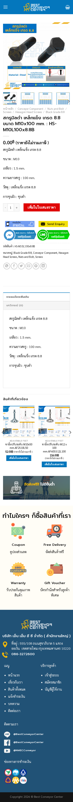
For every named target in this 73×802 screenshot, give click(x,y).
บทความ (13, 704)
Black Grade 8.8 (55, 112)
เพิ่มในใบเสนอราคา (42, 207)
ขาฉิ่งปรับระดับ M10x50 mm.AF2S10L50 (18, 446)
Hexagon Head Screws (28, 112)
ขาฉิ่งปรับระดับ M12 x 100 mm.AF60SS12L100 (54, 448)
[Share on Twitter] (21, 266)
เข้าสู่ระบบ (52, 675)
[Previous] (9, 55)
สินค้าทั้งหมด (16, 689)
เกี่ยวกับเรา (15, 682)
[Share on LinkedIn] (43, 266)
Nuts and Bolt (55, 108)
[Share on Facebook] (14, 266)
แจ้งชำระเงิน (16, 696)
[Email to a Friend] (28, 266)
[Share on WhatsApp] (6, 266)
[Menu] (5, 7)
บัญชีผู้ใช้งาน (53, 689)
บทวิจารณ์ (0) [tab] (14, 305)
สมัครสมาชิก (53, 682)
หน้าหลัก (8, 108)
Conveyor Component (30, 108)
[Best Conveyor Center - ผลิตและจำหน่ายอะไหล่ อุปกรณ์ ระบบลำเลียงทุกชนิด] (37, 7)
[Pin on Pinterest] (36, 266)
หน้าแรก (14, 675)
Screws (7, 112)
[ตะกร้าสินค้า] (67, 7)
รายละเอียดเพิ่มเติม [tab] (17, 297)
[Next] (63, 55)
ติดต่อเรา (14, 711)
